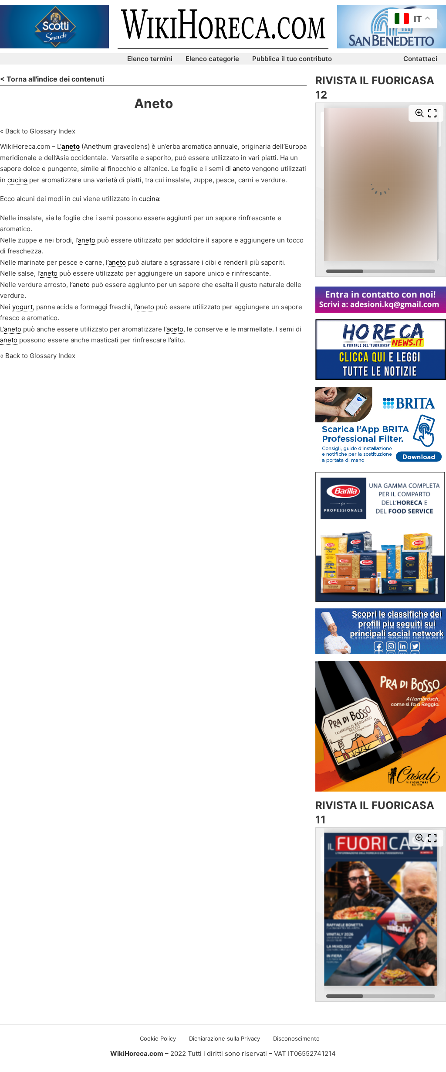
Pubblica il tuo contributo (292, 59)
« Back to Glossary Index (37, 131)
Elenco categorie (212, 59)
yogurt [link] (22, 307)
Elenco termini (149, 59)
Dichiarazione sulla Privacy (224, 1038)
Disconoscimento (296, 1038)
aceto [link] (174, 329)
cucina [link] (17, 180)
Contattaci (420, 59)
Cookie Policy (158, 1038)
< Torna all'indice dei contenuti (52, 79)
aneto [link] (70, 146)
